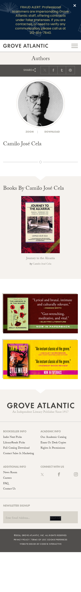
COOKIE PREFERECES (57, 539)
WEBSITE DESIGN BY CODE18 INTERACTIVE (40, 544)
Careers (7, 478)
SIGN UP (55, 518)
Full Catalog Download (16, 448)
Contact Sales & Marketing (18, 453)
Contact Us (9, 489)
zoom (29, 131)
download (52, 131)
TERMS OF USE (38, 539)
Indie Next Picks (12, 437)
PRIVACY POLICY (21, 539)
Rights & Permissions (52, 448)
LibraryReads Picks (14, 443)
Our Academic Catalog (53, 437)
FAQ (5, 483)
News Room (10, 472)
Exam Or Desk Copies (53, 443)
